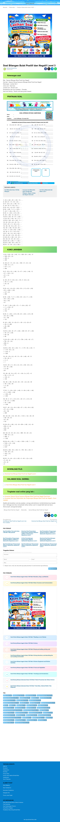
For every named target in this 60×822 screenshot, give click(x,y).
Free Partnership (6, 804)
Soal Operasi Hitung (9, 720)
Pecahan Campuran (32, 705)
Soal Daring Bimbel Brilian (35, 712)
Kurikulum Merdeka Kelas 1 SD (44, 695)
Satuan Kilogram (44, 710)
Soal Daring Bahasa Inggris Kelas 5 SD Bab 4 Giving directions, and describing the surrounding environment (32, 656)
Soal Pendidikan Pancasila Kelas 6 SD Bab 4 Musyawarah (11, 531)
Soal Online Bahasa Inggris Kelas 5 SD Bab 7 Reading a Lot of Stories (28, 637)
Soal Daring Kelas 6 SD (9, 715)
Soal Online (49, 717)
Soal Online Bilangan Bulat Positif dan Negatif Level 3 (20, 485)
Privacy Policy (6, 773)
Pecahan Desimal (43, 705)
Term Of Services (7, 779)
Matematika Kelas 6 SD (34, 700)
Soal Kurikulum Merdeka (44, 715)
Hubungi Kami (6, 770)
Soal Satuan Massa (9, 722)
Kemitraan (5, 771)
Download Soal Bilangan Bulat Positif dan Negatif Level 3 (20, 474)
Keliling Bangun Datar (18, 695)
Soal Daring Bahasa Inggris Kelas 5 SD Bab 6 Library (24, 643)
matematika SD (24, 702)
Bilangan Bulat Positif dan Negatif (11, 510)
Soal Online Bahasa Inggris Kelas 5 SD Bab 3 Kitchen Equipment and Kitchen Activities (30, 662)
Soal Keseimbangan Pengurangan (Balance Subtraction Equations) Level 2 (30, 545)
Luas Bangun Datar (25, 697)
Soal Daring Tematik (31, 715)
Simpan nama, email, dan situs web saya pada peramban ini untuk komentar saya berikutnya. (26, 565)
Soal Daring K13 (47, 712)
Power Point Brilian (20, 707)
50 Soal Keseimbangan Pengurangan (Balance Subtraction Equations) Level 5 (29, 539)
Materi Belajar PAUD (35, 702)
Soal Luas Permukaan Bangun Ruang (12, 717)
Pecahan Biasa (21, 705)
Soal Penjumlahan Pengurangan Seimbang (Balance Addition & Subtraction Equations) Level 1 (11, 539)
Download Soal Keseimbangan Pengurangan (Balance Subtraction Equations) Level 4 (47, 539)
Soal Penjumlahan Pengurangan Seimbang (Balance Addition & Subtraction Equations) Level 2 (48, 532)
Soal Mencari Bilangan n (38, 717)
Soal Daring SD (20, 715)
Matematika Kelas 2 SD (45, 697)
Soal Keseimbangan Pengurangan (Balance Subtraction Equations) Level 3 (11, 545)
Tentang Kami (6, 777)
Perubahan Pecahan (9, 707)
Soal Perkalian (42, 720)
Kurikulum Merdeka (31, 695)
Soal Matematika (27, 717)
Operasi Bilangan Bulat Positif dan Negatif (38, 510)
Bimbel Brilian (30, 2)
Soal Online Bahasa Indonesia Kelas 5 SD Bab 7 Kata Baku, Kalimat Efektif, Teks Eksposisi (31, 686)
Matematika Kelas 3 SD (9, 700)
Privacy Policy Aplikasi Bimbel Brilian (11, 775)
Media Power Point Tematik (48, 702)
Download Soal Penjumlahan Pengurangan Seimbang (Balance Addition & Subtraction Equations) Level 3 (30, 533)
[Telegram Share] (52, 68)
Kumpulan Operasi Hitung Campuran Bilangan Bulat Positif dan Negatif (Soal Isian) (27, 496)
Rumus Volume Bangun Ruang (31, 710)
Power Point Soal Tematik (43, 707)
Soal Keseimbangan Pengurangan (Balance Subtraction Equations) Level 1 (48, 545)
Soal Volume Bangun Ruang (22, 722)
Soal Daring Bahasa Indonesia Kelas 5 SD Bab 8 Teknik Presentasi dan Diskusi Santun (33, 679)
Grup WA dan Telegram (8, 808)
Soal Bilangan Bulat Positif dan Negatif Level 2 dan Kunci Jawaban (14, 521)
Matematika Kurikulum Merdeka (11, 702)
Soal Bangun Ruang (9, 712)
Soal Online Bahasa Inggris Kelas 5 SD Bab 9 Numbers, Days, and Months (29, 576)
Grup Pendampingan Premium (9, 806)
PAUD (6, 705)
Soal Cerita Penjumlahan (21, 712)
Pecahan (12, 705)
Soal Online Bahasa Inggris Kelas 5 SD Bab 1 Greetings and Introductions (29, 673)
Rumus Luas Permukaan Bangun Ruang (13, 710)
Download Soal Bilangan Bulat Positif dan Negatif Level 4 (44, 521)
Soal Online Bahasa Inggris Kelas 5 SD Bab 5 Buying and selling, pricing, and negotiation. (30, 650)
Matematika (24, 510)
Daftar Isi (5, 766)
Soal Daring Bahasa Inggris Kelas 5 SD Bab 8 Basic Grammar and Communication (31, 582)
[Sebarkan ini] (45, 68)
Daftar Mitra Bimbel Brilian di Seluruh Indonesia (13, 802)
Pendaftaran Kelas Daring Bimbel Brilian (11, 809)
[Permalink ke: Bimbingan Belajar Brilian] (4, 68)
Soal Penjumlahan (32, 720)
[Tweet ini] (48, 68)
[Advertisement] (30, 743)
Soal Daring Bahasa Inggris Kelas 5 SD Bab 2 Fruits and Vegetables (28, 667)
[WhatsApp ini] (55, 68)
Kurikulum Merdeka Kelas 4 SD (11, 697)
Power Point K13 (31, 707)
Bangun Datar (7, 695)
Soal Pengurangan (20, 720)
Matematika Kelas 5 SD (22, 700)
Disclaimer (5, 768)
